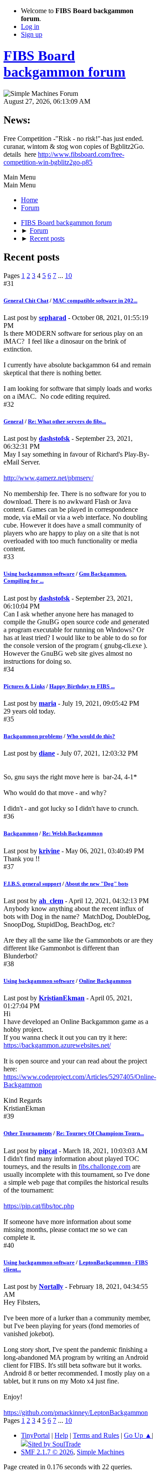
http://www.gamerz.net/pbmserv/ (48, 478)
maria (47, 703)
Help (61, 1435)
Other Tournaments (27, 1133)
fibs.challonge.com (104, 1166)
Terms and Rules (96, 1435)
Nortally (51, 1286)
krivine (49, 851)
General (13, 421)
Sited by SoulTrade (54, 1444)
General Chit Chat (25, 300)
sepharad (52, 317)
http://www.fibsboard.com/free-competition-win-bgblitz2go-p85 (63, 158)
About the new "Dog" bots (96, 883)
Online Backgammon (105, 981)
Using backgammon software (39, 573)
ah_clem (51, 900)
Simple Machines (100, 1452)
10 (68, 275)
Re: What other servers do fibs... (67, 421)
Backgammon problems (32, 736)
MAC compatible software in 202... (95, 300)
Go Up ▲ (138, 1435)
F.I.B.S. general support (32, 883)
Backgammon (20, 833)
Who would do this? (91, 736)
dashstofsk (54, 438)
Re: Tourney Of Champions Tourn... (100, 1133)
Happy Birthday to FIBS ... (82, 686)
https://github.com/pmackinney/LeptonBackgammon (75, 1412)
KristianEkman (62, 998)
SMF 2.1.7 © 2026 (47, 1452)
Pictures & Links (24, 686)
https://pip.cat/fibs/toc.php (38, 1206)
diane (47, 753)
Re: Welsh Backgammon (72, 833)
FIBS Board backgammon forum (64, 64)
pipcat (48, 1150)
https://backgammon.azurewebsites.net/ (57, 1045)
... (61, 275)
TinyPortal (35, 1435)
